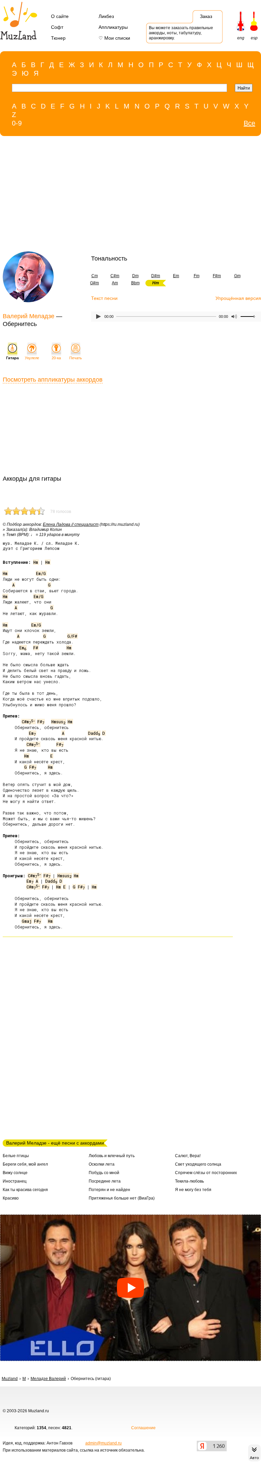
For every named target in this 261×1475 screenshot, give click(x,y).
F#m (217, 275)
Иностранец (15, 1181)
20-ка (56, 358)
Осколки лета (102, 1164)
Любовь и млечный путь (112, 1155)
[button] (130, 1287)
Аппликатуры (113, 27)
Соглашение (143, 1427)
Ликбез (106, 16)
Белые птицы (16, 1155)
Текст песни (104, 298)
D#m (155, 275)
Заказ (206, 16)
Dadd (94, 733)
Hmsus (58, 721)
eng (240, 38)
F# (35, 647)
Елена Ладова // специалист (71, 524)
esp (254, 38)
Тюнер (58, 38)
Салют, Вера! (188, 1155)
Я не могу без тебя (193, 1189)
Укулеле (32, 358)
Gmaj (27, 921)
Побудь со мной (104, 1172)
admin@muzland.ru (103, 1443)
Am (115, 283)
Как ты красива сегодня (25, 1189)
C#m (114, 275)
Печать (75, 358)
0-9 (17, 123)
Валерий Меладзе (28, 316)
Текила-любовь (189, 1181)
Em (176, 275)
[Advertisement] (116, 195)
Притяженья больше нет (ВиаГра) (122, 1198)
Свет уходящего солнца (198, 1164)
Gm (237, 275)
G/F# (72, 636)
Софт (57, 27)
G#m (94, 283)
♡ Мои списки (114, 38)
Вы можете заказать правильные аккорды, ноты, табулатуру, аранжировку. (181, 32)
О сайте (60, 16)
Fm (196, 275)
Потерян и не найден (109, 1189)
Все (249, 123)
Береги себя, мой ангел (25, 1164)
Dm (135, 275)
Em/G (41, 573)
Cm (94, 275)
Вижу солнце (15, 1172)
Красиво (11, 1198)
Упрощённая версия (238, 298)
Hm (35, 562)
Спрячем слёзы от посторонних (206, 1172)
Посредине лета (105, 1181)
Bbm (135, 283)
